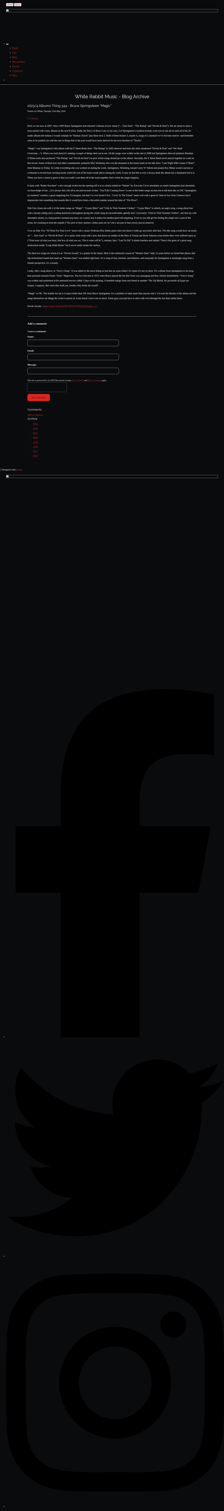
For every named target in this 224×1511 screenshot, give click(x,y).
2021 (35, 433)
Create (19, 469)
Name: (30, 336)
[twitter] (115, 1256)
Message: (32, 365)
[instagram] (115, 1506)
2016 (35, 456)
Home (15, 48)
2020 (35, 437)
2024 (35, 424)
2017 (35, 451)
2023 (35, 428)
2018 (35, 447)
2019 (35, 442)
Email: (30, 351)
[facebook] (115, 1037)
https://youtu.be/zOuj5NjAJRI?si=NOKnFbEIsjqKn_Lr (70, 306)
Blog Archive (18, 61)
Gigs (14, 52)
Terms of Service (94, 380)
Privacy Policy (78, 380)
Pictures (16, 66)
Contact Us (17, 71)
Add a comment (35, 415)
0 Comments (32, 118)
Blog (14, 57)
